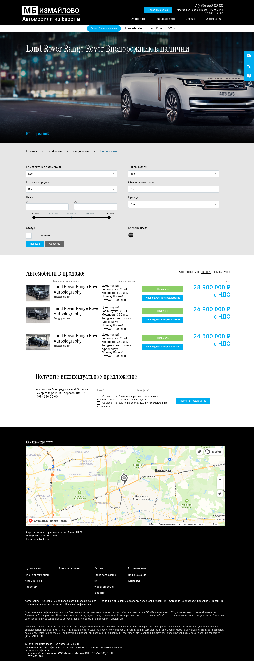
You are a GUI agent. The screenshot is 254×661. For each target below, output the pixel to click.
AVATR (171, 28)
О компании (214, 18)
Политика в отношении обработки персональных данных (133, 601)
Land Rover (156, 28)
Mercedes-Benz (135, 28)
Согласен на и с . (128, 398)
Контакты (134, 580)
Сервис (190, 18)
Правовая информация (78, 604)
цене (204, 271)
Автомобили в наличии (104, 28)
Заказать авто (165, 18)
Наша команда (137, 574)
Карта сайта (32, 601)
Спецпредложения (105, 574)
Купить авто (138, 18)
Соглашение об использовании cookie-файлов (69, 601)
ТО (95, 580)
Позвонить (163, 289)
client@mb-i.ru (41, 539)
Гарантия (99, 592)
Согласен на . (132, 404)
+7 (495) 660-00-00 (208, 6)
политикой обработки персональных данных (123, 399)
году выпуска (221, 271)
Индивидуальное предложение (163, 298)
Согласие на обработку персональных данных (196, 601)
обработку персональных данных (137, 396)
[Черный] (130, 235)
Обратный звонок (158, 9)
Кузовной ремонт (105, 586)
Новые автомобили (37, 574)
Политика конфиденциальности (43, 604)
